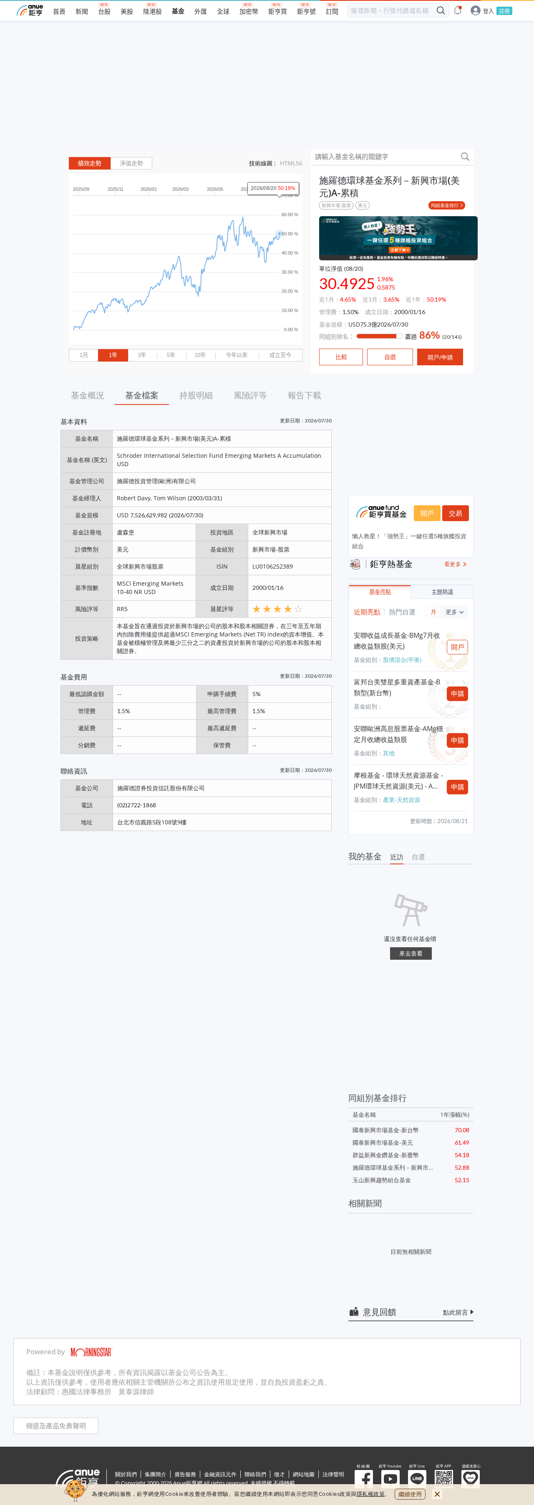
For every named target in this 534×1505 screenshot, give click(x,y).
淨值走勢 (131, 163)
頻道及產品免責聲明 (56, 1426)
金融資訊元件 (220, 1474)
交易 (455, 513)
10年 (200, 355)
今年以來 (236, 355)
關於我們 (126, 1474)
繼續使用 (410, 1494)
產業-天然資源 (401, 800)
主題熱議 (442, 592)
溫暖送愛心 (470, 1479)
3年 (142, 355)
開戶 (427, 513)
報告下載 (304, 395)
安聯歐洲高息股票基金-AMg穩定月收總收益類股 (398, 734)
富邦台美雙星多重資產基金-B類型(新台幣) (397, 687)
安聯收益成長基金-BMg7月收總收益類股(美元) (397, 641)
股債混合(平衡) (402, 660)
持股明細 (196, 395)
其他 (389, 753)
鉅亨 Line (417, 1479)
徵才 (279, 1474)
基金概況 (87, 395)
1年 (113, 355)
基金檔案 (142, 395)
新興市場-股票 (336, 205)
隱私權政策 (371, 1494)
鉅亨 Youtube (390, 1479)
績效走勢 (89, 163)
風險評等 (250, 395)
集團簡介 (155, 1474)
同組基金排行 (444, 205)
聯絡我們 (255, 1474)
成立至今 (280, 355)
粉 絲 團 (364, 1479)
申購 (457, 693)
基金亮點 (380, 592)
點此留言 (455, 1312)
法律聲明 (333, 1474)
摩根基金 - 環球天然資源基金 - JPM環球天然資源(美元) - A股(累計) (398, 781)
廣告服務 (185, 1474)
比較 (341, 357)
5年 (171, 355)
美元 (362, 205)
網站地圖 (304, 1474)
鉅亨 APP (444, 1479)
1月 (84, 355)
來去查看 (411, 953)
